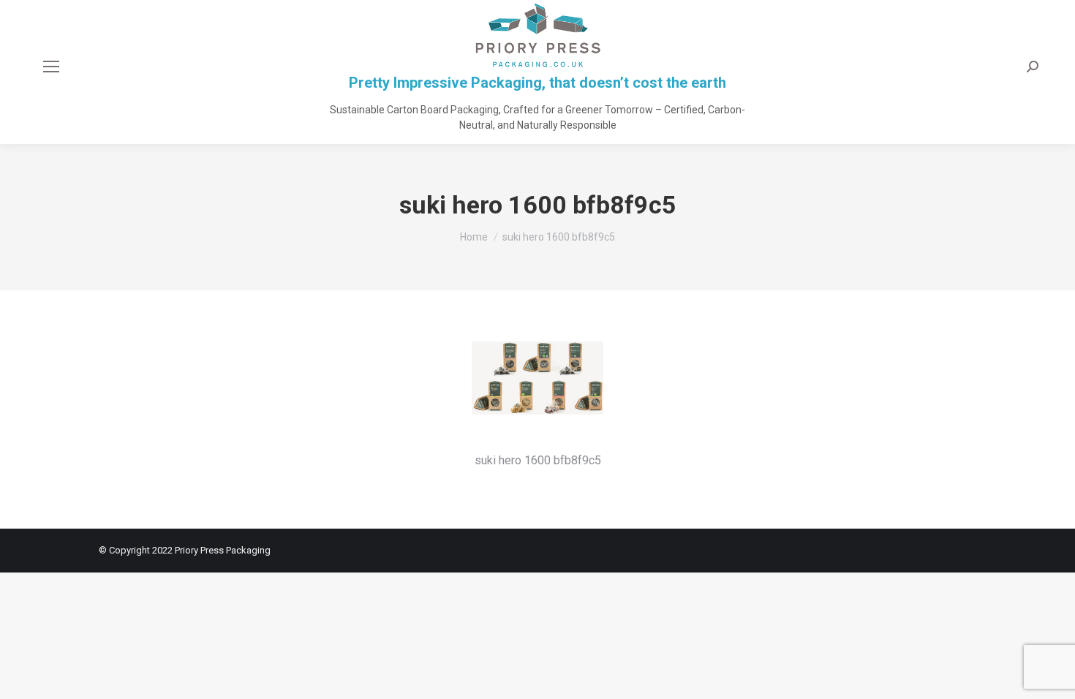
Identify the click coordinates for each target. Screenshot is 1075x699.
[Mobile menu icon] (51, 66)
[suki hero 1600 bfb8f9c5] (537, 392)
